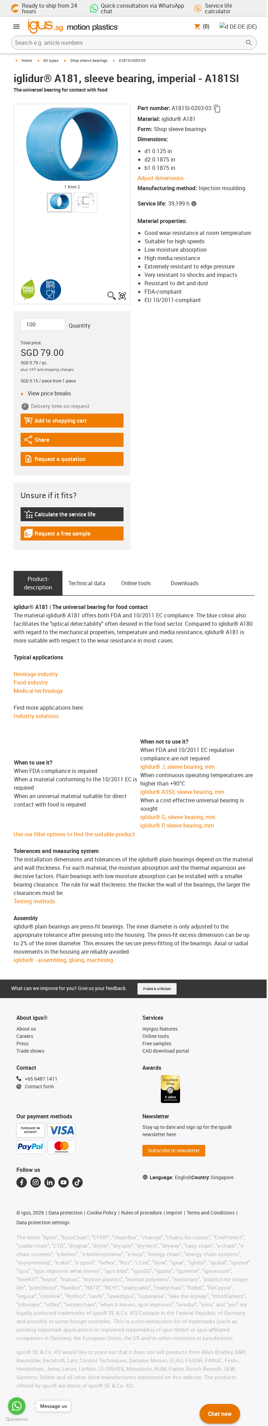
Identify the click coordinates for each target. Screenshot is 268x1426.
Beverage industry (36, 674)
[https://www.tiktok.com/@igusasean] (77, 1182)
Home (27, 60)
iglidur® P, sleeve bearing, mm (177, 825)
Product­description (38, 583)
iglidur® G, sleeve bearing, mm (177, 817)
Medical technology (38, 691)
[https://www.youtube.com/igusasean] (63, 1182)
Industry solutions (36, 716)
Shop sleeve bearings (88, 60)
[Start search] (249, 42)
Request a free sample (57, 535)
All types (51, 60)
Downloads (185, 583)
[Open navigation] (16, 26)
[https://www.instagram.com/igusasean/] (35, 1182)
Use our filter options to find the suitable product (74, 834)
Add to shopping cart (55, 422)
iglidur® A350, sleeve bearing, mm (182, 792)
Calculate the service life (60, 515)
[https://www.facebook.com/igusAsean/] (21, 1182)
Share (43, 441)
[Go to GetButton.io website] (17, 1419)
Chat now (220, 1414)
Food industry (31, 682)
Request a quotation (54, 460)
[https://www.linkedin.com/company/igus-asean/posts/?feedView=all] (49, 1182)
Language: (170, 1177)
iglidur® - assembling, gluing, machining (63, 960)
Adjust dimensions (160, 178)
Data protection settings (42, 1222)
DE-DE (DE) (243, 26)
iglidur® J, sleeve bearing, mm (177, 767)
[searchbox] (128, 42)
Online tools (136, 583)
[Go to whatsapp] (16, 1406)
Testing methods (34, 901)
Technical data (86, 583)
